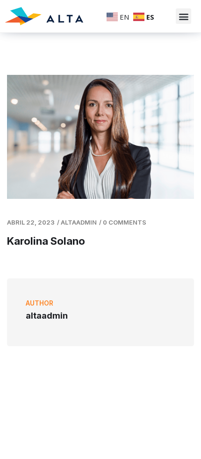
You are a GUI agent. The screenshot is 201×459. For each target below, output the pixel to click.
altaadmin (79, 222)
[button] (183, 16)
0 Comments (124, 222)
